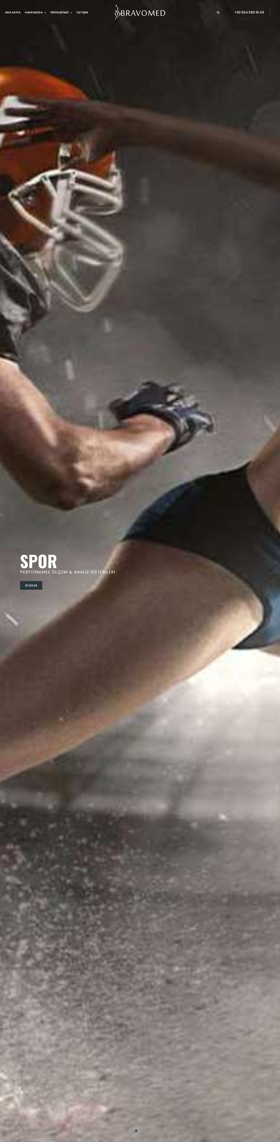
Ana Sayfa (12, 12)
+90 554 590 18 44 (249, 12)
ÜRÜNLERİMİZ (59, 12)
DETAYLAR (31, 585)
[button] (218, 12)
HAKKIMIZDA (34, 12)
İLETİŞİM (82, 12)
